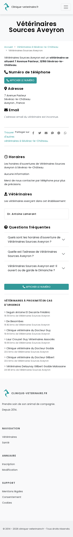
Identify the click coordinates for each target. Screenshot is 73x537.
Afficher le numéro (21, 80)
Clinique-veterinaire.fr (24, 7)
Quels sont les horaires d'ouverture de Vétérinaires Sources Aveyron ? (34, 239)
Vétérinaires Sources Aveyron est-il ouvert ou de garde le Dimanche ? (32, 268)
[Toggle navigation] (66, 7)
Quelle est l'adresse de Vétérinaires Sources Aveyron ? (32, 254)
